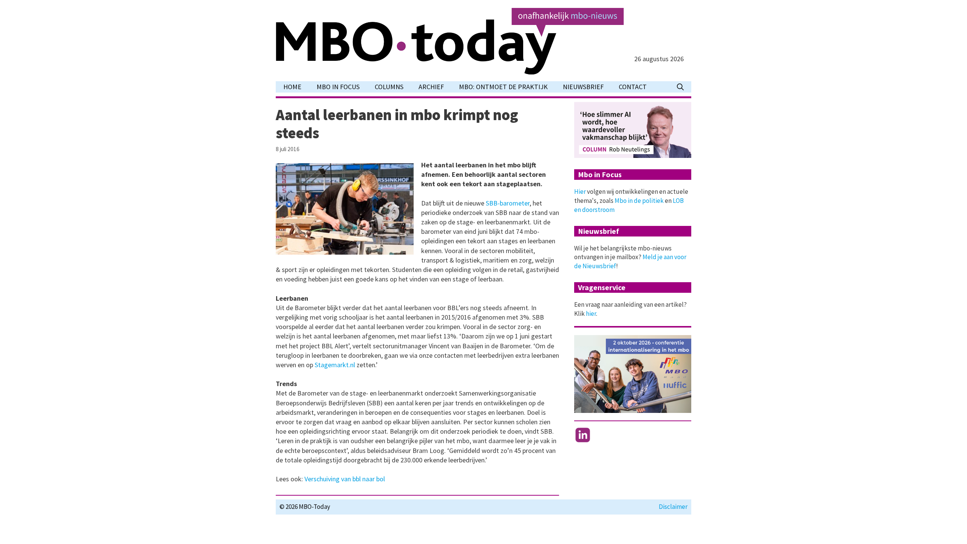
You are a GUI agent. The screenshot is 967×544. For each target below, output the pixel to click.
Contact (633, 86)
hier (591, 313)
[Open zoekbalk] (680, 87)
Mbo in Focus (338, 86)
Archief (431, 86)
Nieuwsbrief (583, 86)
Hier (580, 191)
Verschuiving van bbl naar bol (344, 478)
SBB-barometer (508, 203)
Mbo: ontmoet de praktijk (503, 86)
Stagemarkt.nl (335, 364)
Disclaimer (673, 506)
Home (292, 86)
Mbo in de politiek (639, 200)
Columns (389, 86)
